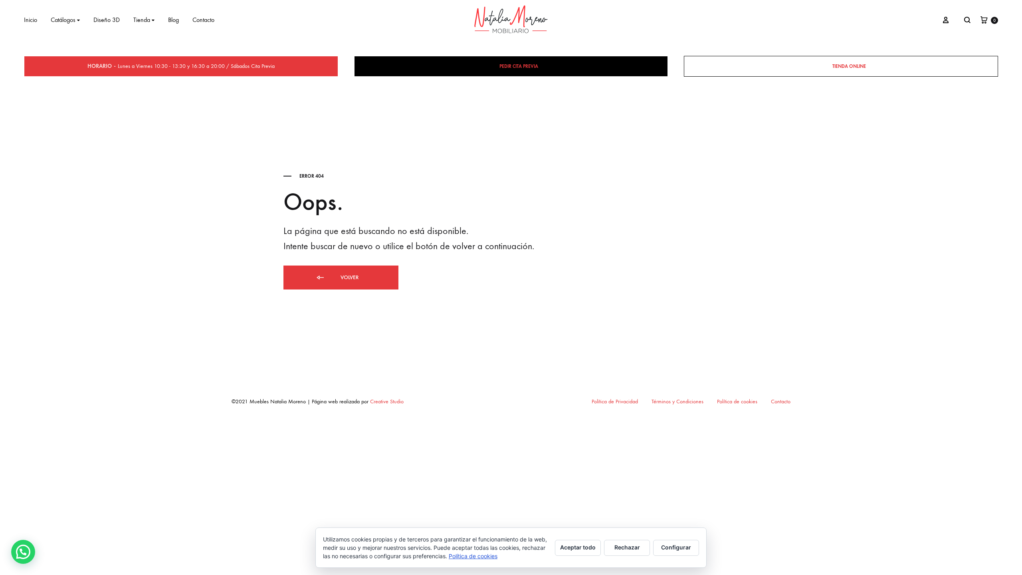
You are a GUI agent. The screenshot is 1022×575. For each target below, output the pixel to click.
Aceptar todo (578, 547)
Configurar (676, 547)
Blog (173, 20)
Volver (348, 277)
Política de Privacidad (615, 401)
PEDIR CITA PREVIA (518, 66)
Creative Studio (387, 401)
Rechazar (627, 547)
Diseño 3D (106, 20)
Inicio (30, 20)
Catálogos (63, 20)
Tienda (141, 20)
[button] (23, 552)
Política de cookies (737, 401)
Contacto (203, 20)
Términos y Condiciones (677, 401)
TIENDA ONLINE (849, 66)
